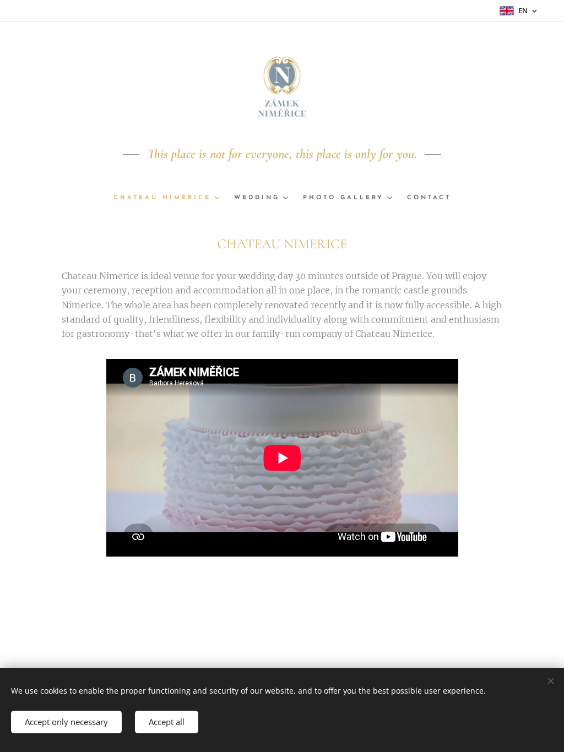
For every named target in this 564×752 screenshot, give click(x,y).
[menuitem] (169, 198)
